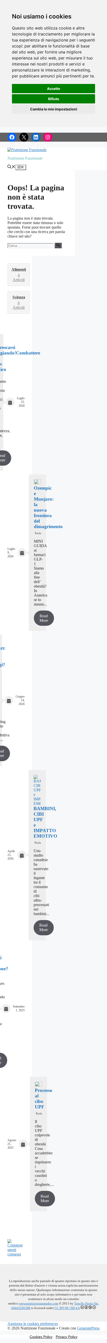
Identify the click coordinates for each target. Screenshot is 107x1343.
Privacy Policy (66, 1337)
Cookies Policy (41, 1337)
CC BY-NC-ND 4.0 (67, 1308)
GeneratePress (88, 1328)
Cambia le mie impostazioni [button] (53, 109)
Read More (44, 618)
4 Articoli (18, 274)
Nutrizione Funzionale (25, 158)
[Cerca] (58, 245)
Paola (38, 533)
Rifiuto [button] (53, 99)
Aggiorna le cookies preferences (32, 1324)
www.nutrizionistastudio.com (38, 1303)
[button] (11, 167)
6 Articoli (18, 302)
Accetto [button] (53, 88)
